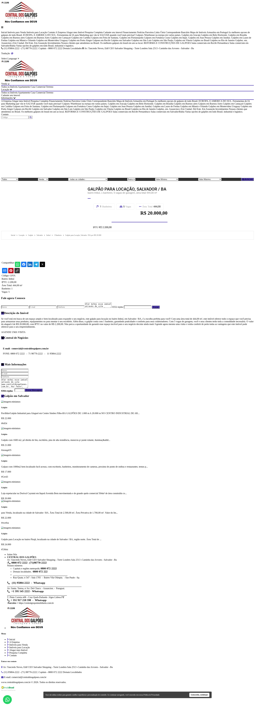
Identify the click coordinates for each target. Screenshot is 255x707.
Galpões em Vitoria (183, 40)
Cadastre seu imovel (112, 32)
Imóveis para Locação (37, 32)
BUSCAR (248, 179)
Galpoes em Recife (101, 40)
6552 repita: (117, 307)
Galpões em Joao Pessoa (199, 37)
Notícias (141, 32)
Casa (33, 87)
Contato (51, 32)
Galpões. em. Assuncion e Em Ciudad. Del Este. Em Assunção (185, 109)
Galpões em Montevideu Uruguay (52, 40)
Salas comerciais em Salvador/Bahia (167, 111)
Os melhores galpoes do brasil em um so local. (121, 43)
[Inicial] (19, 22)
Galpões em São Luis (141, 40)
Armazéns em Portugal (217, 32)
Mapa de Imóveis (198, 32)
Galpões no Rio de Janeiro (222, 40)
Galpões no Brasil (201, 40)
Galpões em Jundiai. (221, 37)
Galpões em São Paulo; (163, 40)
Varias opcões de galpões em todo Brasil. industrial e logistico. (45, 45)
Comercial (40, 87)
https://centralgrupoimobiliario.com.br (36, 603)
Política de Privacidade (151, 695)
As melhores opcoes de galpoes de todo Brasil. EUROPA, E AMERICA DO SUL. (193, 101)
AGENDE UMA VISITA (13, 332)
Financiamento (129, 32)
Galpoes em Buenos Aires (37, 37)
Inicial (4, 32)
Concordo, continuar (199, 695)
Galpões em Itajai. (179, 37)
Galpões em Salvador (121, 40)
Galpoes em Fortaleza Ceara (157, 37)
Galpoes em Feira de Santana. (105, 37)
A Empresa (60, 32)
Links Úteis (159, 32)
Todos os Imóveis (9, 87)
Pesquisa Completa (94, 32)
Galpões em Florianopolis (131, 37)
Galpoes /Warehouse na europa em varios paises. (158, 35)
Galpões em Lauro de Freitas (166, 106)
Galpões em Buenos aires (13, 37)
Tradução (6, 53)
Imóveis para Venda (17, 32)
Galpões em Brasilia (237, 35)
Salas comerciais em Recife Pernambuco (210, 43)
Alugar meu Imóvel (75, 32)
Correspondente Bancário (177, 32)
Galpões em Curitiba (80, 37)
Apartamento (24, 87)
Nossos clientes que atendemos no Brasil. (80, 43)
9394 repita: (7, 391)
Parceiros (149, 32)
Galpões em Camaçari (60, 37)
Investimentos (54, 43)
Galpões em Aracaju (191, 35)
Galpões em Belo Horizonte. (214, 35)
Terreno (49, 87)
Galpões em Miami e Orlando (22, 40)
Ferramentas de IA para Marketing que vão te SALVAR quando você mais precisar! (96, 35)
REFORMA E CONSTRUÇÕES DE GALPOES (167, 43)
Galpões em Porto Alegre (80, 40)
